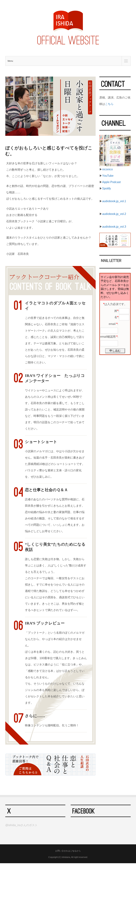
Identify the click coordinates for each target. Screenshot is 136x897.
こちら (109, 103)
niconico (107, 169)
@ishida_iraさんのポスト (21, 825)
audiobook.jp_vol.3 (114, 226)
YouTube (108, 175)
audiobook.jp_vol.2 (114, 213)
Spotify (106, 188)
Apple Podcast (111, 182)
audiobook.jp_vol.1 (114, 201)
